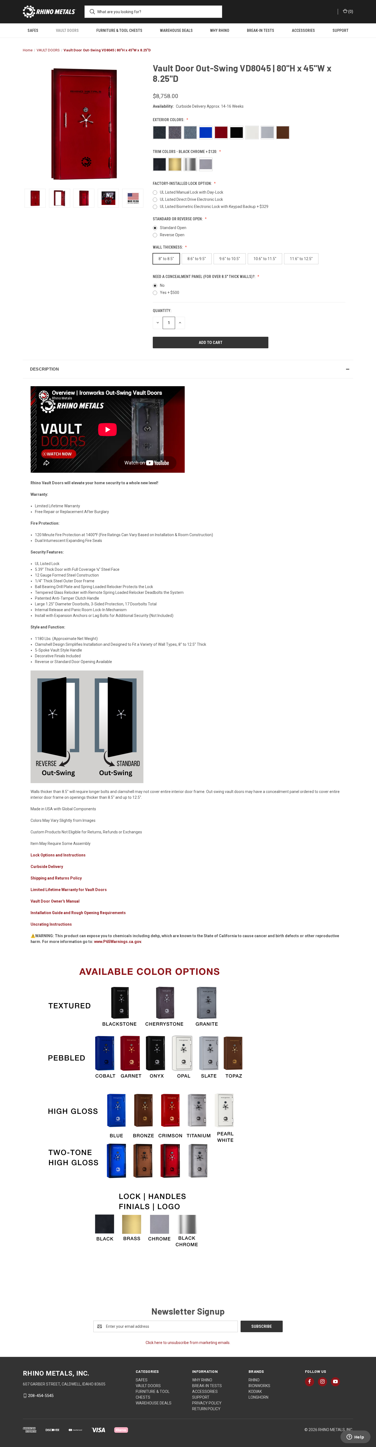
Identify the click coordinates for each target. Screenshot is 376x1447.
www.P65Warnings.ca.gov (117, 941)
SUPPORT (340, 30)
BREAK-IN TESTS (260, 30)
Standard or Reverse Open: (178, 219)
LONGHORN (258, 1397)
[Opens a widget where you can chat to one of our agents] (355, 1437)
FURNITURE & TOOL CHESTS (119, 30)
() (350, 11)
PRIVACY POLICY (207, 1403)
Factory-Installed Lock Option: (182, 183)
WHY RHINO (219, 30)
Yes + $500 (169, 292)
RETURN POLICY (206, 1409)
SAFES (33, 30)
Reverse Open (172, 235)
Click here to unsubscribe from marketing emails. (188, 1342)
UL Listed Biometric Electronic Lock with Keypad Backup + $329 (214, 206)
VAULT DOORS (67, 30)
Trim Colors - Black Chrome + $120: (185, 151)
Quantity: (162, 310)
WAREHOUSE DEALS (176, 30)
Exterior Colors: (169, 120)
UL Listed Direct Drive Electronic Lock (191, 199)
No (162, 285)
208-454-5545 (40, 1395)
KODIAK (255, 1391)
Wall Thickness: (168, 247)
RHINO (254, 1380)
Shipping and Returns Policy (56, 878)
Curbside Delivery (47, 866)
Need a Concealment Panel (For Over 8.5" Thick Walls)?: (204, 276)
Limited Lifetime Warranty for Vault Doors (69, 889)
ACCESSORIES (303, 30)
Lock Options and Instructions (58, 855)
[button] (188, 369)
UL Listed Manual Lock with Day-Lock (191, 192)
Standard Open (173, 228)
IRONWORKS (259, 1386)
